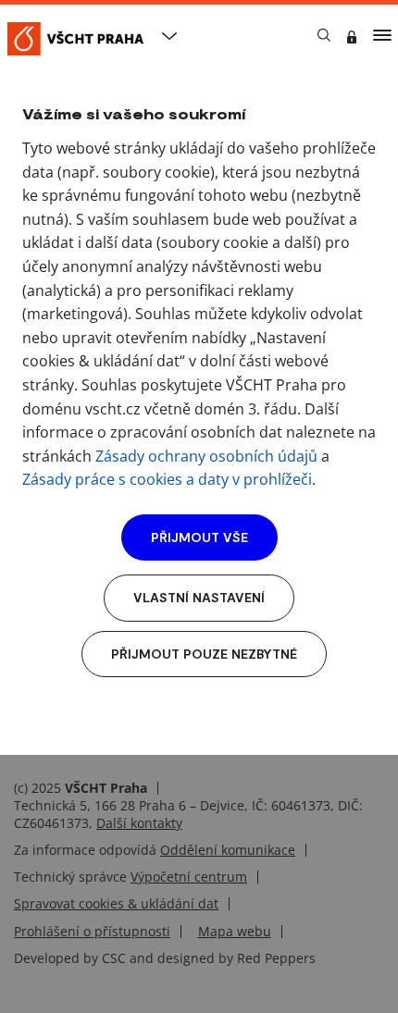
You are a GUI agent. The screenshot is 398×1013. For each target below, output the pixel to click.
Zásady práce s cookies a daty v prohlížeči (167, 479)
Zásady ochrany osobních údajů (206, 456)
